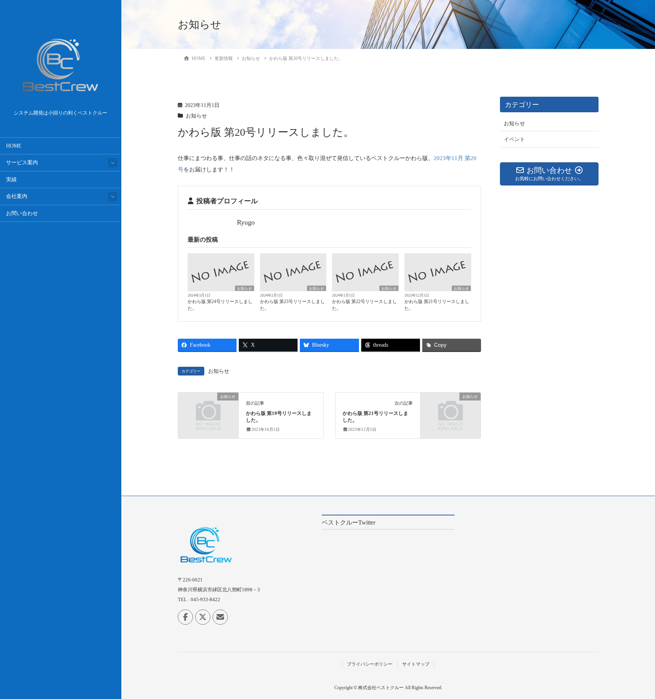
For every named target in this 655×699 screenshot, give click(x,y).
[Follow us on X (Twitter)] (202, 617)
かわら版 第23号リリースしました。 (292, 305)
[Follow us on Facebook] (185, 617)
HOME (14, 146)
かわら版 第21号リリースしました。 (436, 305)
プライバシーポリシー (369, 664)
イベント (514, 139)
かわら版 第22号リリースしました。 (364, 305)
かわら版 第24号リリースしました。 (220, 305)
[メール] (220, 617)
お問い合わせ (22, 213)
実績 (11, 179)
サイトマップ (415, 664)
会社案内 (16, 196)
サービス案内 (22, 162)
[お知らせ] (208, 411)
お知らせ (196, 116)
